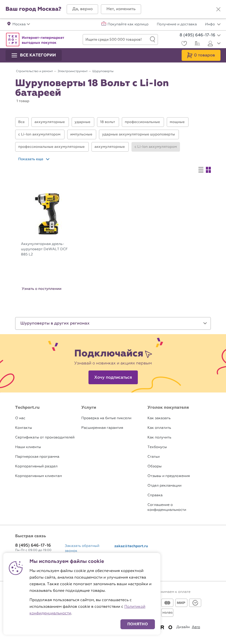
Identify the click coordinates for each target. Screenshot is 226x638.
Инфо (210, 24)
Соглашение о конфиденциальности (166, 507)
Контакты (23, 428)
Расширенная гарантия (102, 428)
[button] (82, 9)
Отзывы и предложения (168, 476)
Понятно (137, 624)
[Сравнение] (196, 44)
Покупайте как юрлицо (128, 24)
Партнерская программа (37, 457)
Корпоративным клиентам (38, 476)
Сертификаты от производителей (45, 437)
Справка (155, 495)
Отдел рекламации (164, 486)
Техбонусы (157, 447)
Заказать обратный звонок (82, 548)
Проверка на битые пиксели (106, 418)
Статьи (153, 457)
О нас (20, 418)
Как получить (159, 437)
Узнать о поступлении (41, 289)
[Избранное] (183, 44)
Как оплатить (159, 428)
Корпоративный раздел (36, 466)
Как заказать (159, 418)
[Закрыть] (218, 9)
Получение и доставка (177, 24)
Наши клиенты (28, 447)
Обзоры (154, 466)
